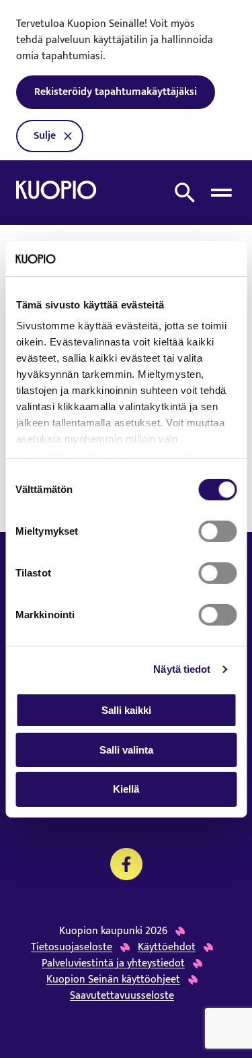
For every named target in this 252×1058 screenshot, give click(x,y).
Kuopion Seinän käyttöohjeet (113, 980)
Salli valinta (126, 750)
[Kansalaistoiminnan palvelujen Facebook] (126, 864)
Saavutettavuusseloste (122, 996)
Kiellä (126, 789)
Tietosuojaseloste (71, 947)
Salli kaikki (126, 710)
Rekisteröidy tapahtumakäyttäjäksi (115, 92)
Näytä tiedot (181, 669)
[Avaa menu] (221, 192)
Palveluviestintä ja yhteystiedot (113, 964)
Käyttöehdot (167, 947)
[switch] (217, 531)
